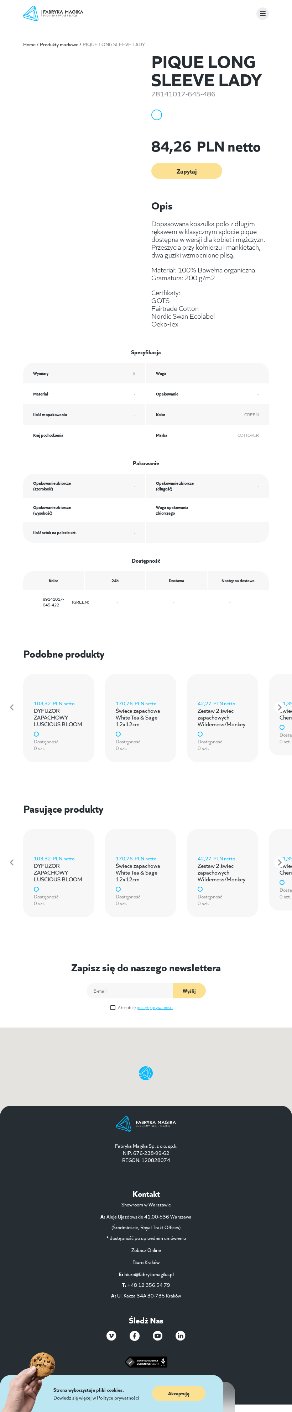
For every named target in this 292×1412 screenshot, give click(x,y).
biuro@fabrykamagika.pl (149, 1274)
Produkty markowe (59, 44)
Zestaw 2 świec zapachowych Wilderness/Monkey (221, 717)
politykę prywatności (155, 1007)
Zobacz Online (146, 1249)
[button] (12, 707)
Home (29, 44)
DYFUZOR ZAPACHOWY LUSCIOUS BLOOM (58, 717)
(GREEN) (66, 601)
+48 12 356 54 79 (148, 1284)
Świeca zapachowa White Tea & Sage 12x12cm (138, 717)
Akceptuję (145, 1007)
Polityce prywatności (118, 1397)
